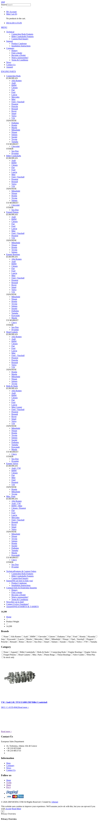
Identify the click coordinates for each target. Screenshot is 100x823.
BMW (14, 85)
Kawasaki (15, 315)
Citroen (14, 88)
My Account (11, 12)
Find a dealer (16, 53)
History (14, 50)
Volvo (13, 116)
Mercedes (15, 97)
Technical (10, 32)
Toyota (14, 139)
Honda (14, 125)
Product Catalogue (19, 43)
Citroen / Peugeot (18, 508)
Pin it (8, 787)
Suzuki (14, 137)
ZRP (3, 2)
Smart (13, 113)
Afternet (54, 802)
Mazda (14, 127)
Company (10, 48)
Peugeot (14, 104)
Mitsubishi (15, 130)
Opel (13, 480)
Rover (14, 111)
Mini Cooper (16, 407)
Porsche (14, 106)
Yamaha (14, 142)
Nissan (14, 132)
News (8, 62)
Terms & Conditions (19, 60)
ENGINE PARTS (8, 71)
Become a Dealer (18, 55)
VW (13, 118)
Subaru (14, 135)
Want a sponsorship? (19, 58)
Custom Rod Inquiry (19, 39)
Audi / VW (16, 468)
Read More (16, 809)
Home (8, 617)
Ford (13, 92)
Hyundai (15, 153)
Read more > (23, 707)
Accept (8, 809)
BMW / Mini (16, 506)
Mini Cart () (11, 14)
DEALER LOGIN (14, 23)
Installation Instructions (20, 46)
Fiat (13, 90)
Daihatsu (15, 123)
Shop (8, 763)
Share (8, 780)
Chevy (14, 322)
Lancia (14, 95)
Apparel (9, 67)
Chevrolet (15, 146)
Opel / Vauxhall (17, 102)
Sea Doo (15, 151)
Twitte (8, 782)
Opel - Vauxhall (17, 355)
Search (4, 5)
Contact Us (10, 65)
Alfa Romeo (16, 80)
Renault (14, 109)
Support (9, 41)
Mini (13, 99)
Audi (13, 83)
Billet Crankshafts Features (22, 36)
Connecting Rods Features (22, 34)
